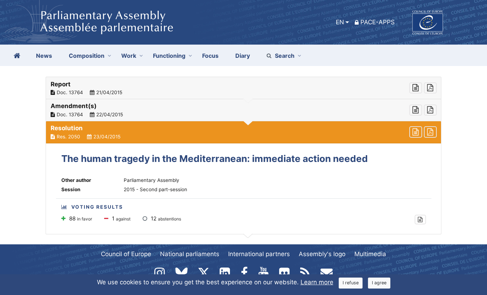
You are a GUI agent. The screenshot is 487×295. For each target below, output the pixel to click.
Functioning (169, 55)
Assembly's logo (322, 254)
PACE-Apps (377, 22)
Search (284, 55)
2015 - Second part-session (155, 189)
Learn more (317, 282)
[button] (243, 88)
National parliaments (189, 254)
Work (128, 55)
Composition (86, 55)
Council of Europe (126, 254)
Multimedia (370, 254)
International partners (259, 254)
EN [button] (340, 22)
